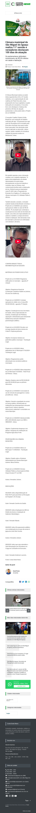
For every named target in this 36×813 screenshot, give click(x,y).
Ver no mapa (8, 751)
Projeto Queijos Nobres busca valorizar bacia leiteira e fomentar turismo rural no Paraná (17, 609)
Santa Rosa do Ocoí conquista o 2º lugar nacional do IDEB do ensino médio (17, 654)
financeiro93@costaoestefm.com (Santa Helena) (17, 782)
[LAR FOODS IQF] (18, 26)
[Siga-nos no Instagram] (9, 796)
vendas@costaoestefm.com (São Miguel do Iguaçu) (17, 778)
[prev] (7, 611)
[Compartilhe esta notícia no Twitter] (23, 582)
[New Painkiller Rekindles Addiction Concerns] (18, 600)
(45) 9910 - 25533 (11, 773)
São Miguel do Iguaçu (10, 700)
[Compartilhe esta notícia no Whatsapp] (29, 582)
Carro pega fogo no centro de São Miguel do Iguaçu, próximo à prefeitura (18, 646)
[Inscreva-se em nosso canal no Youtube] (15, 796)
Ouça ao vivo (18, 13)
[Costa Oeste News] (21, 4)
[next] (29, 611)
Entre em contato (27, 811)
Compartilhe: (9, 582)
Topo (26, 800)
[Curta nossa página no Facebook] (6, 796)
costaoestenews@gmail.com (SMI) (16, 775)
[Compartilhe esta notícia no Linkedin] (26, 582)
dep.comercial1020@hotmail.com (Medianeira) (15, 786)
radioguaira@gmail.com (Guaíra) (16, 789)
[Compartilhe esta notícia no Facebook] (20, 582)
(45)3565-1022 (21, 686)
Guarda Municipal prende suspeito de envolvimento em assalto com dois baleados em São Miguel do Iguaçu (17, 638)
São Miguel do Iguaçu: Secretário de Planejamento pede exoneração (16, 662)
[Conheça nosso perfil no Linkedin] (12, 796)
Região (26, 66)
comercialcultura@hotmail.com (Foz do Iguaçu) (16, 792)
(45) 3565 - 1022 (11, 769)
